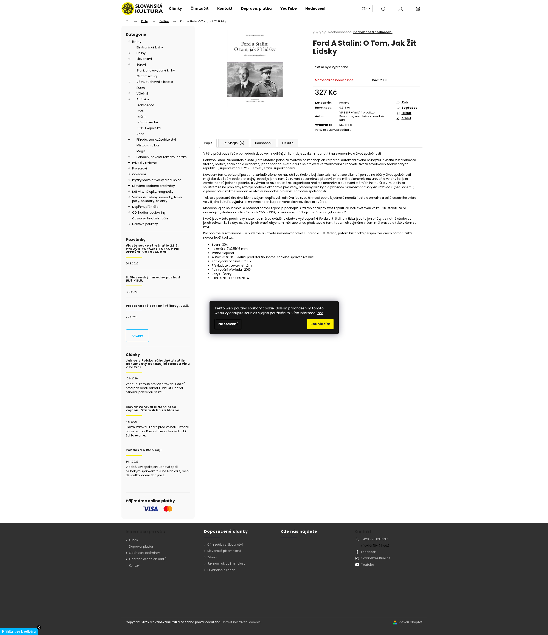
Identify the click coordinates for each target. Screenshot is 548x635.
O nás (133, 540)
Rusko (141, 87)
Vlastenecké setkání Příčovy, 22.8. (157, 305)
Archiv (137, 336)
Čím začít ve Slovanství (225, 545)
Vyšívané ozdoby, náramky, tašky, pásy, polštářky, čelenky (157, 199)
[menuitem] (175, 8)
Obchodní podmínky (144, 553)
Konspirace (146, 105)
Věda (140, 134)
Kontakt (135, 565)
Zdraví (141, 64)
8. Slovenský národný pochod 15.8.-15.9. (153, 279)
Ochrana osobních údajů (147, 559)
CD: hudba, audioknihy (149, 212)
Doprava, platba (141, 546)
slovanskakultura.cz (375, 558)
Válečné (143, 93)
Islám (142, 116)
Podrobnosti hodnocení (373, 32)
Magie (141, 151)
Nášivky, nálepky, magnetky (152, 191)
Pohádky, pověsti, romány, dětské (162, 157)
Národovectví (148, 122)
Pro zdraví (139, 168)
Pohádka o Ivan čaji (143, 450)
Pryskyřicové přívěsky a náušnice (156, 180)
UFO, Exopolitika (149, 128)
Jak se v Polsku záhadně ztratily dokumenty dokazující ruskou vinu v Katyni (158, 364)
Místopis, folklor (148, 145)
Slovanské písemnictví (224, 551)
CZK (365, 8)
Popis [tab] (208, 143)
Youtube (367, 564)
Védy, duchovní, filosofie (155, 82)
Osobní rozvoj (147, 76)
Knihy (136, 41)
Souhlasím (320, 323)
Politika (143, 99)
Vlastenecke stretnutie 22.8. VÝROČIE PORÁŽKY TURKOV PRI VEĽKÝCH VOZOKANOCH (152, 249)
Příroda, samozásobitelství (156, 139)
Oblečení (139, 174)
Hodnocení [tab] (263, 143)
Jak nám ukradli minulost (226, 564)
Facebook (368, 552)
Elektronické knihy (150, 47)
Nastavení (228, 323)
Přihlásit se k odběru (19, 631)
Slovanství (144, 59)
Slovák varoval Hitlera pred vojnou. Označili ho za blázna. (153, 408)
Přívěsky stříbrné (144, 163)
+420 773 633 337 (374, 539)
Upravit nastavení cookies (241, 622)
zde (320, 313)
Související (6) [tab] (233, 143)
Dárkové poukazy (145, 224)
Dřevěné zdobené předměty (153, 186)
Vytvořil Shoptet (410, 622)
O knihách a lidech (221, 570)
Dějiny (141, 53)
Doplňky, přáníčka (145, 207)
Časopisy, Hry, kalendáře (150, 218)
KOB (141, 111)
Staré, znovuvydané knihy (156, 70)
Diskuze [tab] (287, 143)
